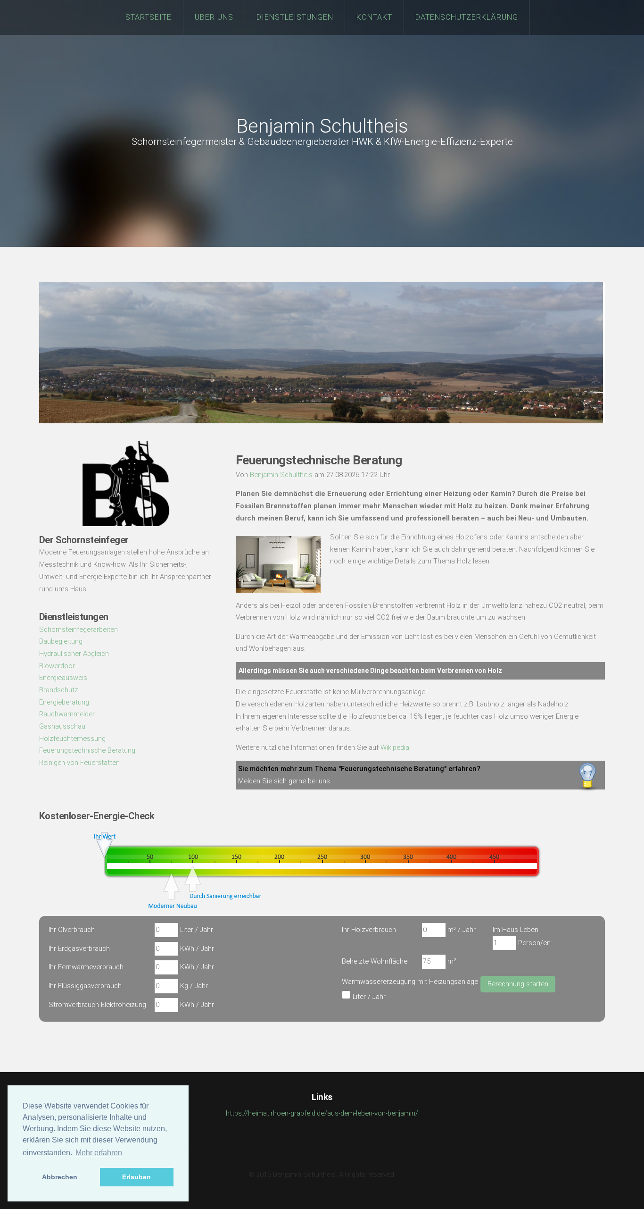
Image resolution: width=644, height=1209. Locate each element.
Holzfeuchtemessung (72, 738)
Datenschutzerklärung (466, 17)
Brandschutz (58, 690)
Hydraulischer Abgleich (74, 653)
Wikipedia (394, 747)
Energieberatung (64, 702)
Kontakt (374, 17)
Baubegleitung (61, 641)
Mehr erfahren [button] (98, 1153)
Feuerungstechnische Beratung (87, 750)
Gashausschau (62, 726)
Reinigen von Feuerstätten (79, 762)
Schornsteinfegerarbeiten (78, 629)
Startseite (148, 17)
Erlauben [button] (136, 1177)
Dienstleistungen (294, 17)
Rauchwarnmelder (67, 714)
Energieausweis (63, 677)
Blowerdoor (57, 666)
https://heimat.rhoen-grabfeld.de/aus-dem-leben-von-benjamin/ (322, 1113)
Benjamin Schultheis (322, 126)
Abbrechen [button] (59, 1177)
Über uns (214, 17)
